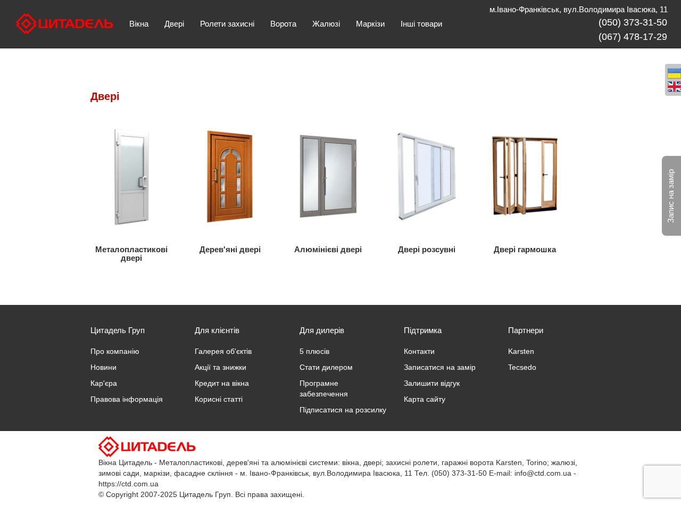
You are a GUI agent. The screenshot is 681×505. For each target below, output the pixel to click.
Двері (174, 23)
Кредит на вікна (222, 383)
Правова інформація (126, 399)
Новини (103, 367)
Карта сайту (424, 399)
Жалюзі (326, 23)
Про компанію (114, 351)
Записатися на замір (440, 367)
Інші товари (421, 23)
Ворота (283, 23)
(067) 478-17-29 (633, 36)
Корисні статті (219, 399)
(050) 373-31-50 (633, 22)
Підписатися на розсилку (343, 409)
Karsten (521, 351)
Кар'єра (103, 383)
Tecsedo (522, 367)
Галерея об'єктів (223, 351)
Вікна (138, 23)
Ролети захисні (227, 23)
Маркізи (370, 23)
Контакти (419, 351)
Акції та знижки (220, 367)
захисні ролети (411, 462)
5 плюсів (314, 351)
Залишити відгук (432, 383)
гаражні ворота (468, 462)
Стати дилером (326, 367)
